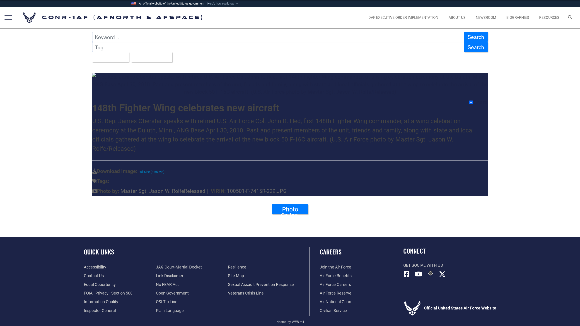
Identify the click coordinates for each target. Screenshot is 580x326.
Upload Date (150, 57)
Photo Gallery (290, 210)
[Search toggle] (570, 18)
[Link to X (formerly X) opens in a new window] (442, 274)
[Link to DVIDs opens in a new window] (430, 273)
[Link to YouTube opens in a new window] (418, 274)
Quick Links (99, 251)
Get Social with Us (423, 265)
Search (476, 36)
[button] (223, 3)
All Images (108, 57)
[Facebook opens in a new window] (406, 274)
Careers (330, 251)
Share (480, 102)
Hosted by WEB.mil (290, 322)
